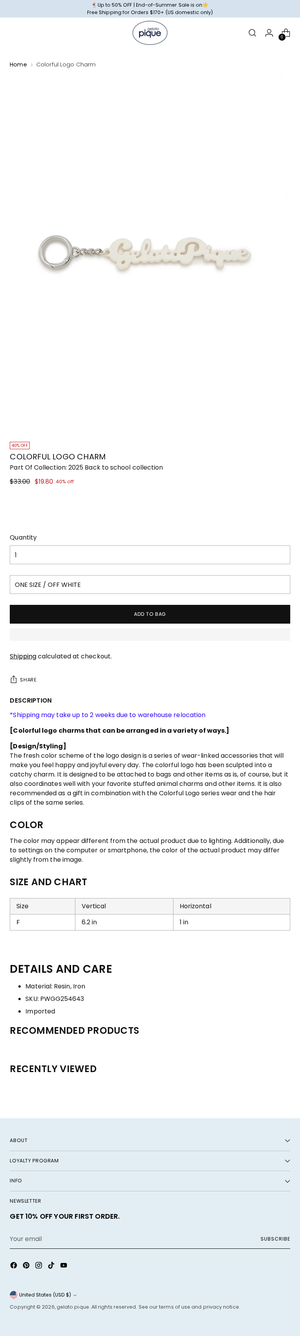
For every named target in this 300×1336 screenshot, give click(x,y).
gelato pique (73, 1307)
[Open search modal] (253, 33)
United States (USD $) (45, 1294)
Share (28, 679)
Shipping (23, 656)
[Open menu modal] (14, 33)
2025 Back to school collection (115, 467)
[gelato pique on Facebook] (14, 1266)
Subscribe (275, 1239)
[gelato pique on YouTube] (64, 1266)
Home (18, 64)
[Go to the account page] (269, 33)
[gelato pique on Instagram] (39, 1266)
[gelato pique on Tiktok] (52, 1266)
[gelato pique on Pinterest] (27, 1266)
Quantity (23, 537)
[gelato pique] (150, 33)
